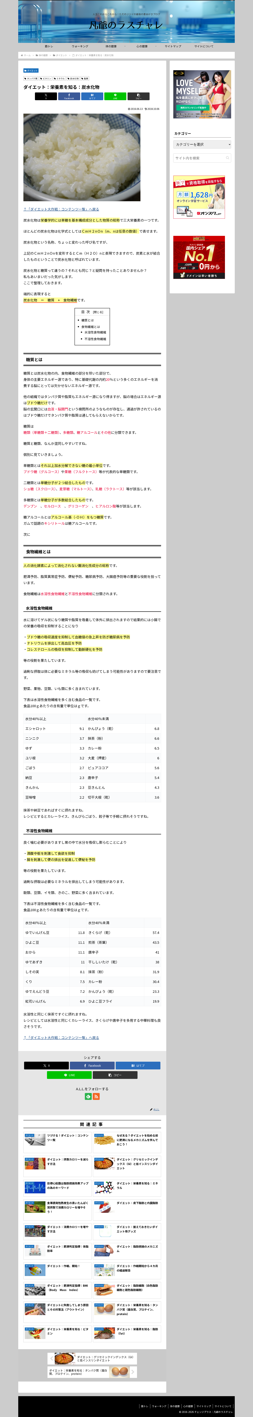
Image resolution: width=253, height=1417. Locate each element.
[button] (139, 96)
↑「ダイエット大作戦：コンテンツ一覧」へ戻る (61, 209)
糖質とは (87, 320)
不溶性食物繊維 (95, 339)
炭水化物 (74, 78)
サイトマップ (204, 1406)
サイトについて (223, 1406)
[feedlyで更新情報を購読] (88, 1096)
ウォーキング (159, 1406)
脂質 (86, 78)
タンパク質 (32, 78)
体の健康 (175, 1406)
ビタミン (47, 78)
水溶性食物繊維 (95, 332)
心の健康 (188, 1406)
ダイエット (32, 70)
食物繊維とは (90, 326)
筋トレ (144, 1406)
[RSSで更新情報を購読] (96, 1096)
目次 (86, 311)
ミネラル (60, 78)
